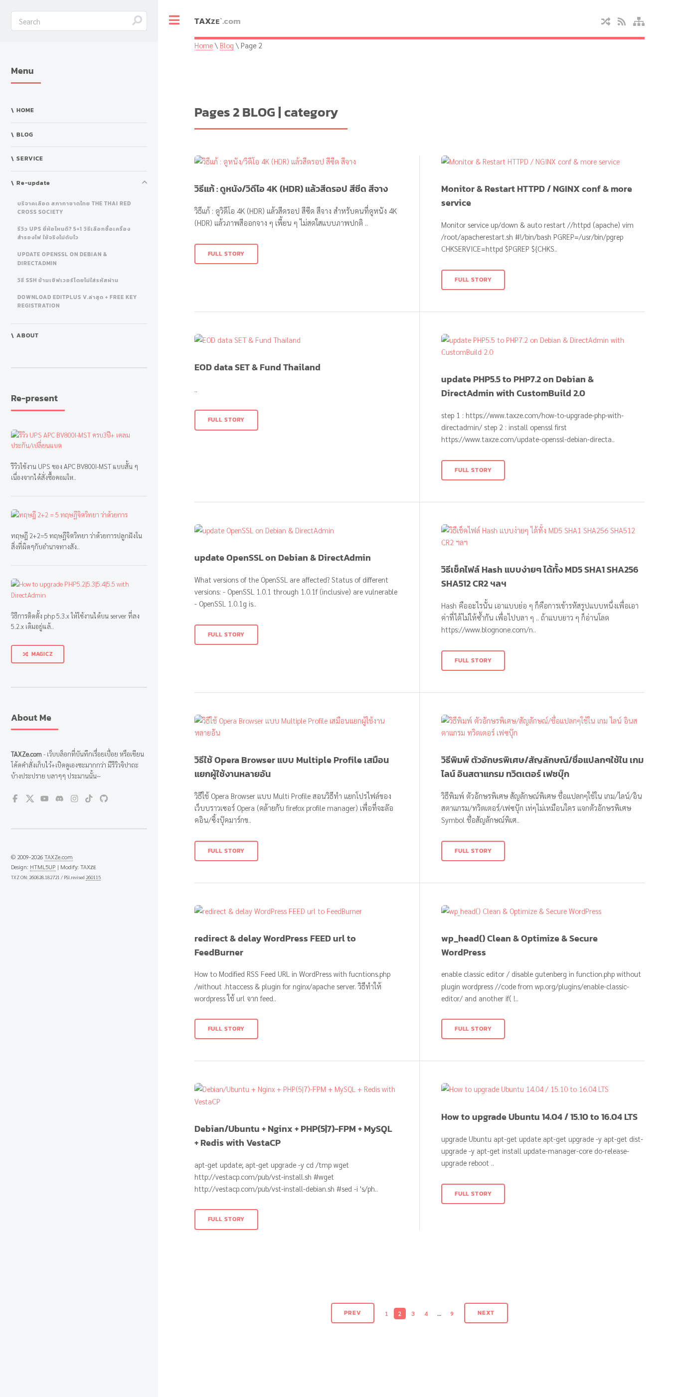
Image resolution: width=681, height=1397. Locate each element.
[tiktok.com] (89, 799)
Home (203, 45)
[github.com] (104, 799)
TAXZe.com (58, 857)
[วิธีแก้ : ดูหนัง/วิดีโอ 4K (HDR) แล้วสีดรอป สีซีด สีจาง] (295, 161)
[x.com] (30, 799)
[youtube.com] (44, 799)
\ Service (27, 158)
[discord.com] (59, 799)
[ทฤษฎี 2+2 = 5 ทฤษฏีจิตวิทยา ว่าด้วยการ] (79, 514)
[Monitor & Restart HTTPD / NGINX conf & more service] (542, 161)
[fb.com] (15, 799)
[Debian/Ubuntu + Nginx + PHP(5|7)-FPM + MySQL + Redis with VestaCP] (295, 1095)
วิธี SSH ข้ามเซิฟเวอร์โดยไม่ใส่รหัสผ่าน (68, 280)
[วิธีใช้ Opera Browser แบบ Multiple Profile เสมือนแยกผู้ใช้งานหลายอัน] (295, 727)
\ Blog (22, 134)
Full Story (226, 253)
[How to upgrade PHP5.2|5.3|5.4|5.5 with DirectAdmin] (79, 590)
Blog (227, 45)
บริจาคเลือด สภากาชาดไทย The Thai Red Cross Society (74, 207)
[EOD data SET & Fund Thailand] (295, 340)
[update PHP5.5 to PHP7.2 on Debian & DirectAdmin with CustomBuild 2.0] (542, 346)
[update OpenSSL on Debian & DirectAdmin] (295, 530)
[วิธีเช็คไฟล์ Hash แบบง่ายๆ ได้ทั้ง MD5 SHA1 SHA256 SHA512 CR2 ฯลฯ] (542, 536)
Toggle (174, 20)
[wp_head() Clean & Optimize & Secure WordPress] (542, 911)
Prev (352, 1312)
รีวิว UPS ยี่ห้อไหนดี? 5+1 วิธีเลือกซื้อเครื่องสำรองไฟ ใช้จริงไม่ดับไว (74, 233)
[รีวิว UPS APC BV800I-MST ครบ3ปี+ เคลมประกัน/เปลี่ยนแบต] (79, 441)
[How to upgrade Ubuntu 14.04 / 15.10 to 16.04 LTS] (542, 1089)
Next (486, 1312)
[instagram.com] (74, 799)
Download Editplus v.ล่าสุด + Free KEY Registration (77, 301)
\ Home (22, 110)
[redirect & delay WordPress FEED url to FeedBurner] (295, 911)
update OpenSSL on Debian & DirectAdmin (62, 258)
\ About (25, 335)
